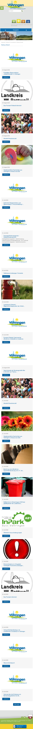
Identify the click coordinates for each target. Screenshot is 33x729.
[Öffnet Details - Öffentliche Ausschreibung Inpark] (17, 519)
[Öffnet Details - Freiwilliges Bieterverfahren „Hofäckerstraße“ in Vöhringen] (17, 57)
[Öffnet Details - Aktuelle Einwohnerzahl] (17, 123)
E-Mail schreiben (17, 721)
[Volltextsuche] (16, 11)
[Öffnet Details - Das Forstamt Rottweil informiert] (17, 90)
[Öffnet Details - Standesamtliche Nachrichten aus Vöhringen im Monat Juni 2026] (17, 421)
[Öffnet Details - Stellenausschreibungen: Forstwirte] (17, 258)
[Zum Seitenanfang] (22, 717)
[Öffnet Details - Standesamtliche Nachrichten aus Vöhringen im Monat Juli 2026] (17, 155)
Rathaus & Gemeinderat (11, 42)
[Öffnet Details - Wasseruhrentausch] (17, 648)
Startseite (13, 24)
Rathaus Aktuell (20, 42)
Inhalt (17, 24)
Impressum (21, 24)
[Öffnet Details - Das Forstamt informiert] (17, 582)
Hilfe (25, 24)
